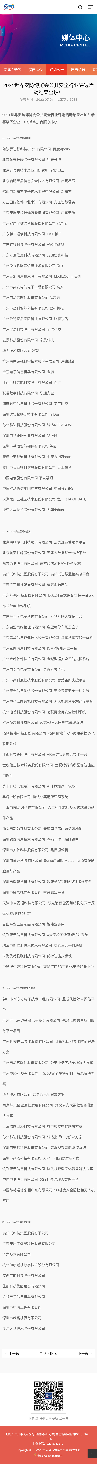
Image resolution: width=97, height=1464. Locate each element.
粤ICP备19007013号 (49, 1456)
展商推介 (35, 69)
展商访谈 (78, 69)
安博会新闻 (12, 69)
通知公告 (57, 69)
